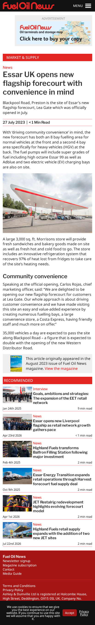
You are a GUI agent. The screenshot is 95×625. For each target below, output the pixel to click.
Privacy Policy (13, 590)
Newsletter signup (16, 561)
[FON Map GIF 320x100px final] (53, 32)
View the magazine (61, 368)
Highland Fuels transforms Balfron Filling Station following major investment (60, 452)
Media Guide (12, 573)
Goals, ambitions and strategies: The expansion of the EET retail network (61, 398)
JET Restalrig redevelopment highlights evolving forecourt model (58, 506)
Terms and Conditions (19, 585)
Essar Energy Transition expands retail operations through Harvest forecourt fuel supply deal (62, 479)
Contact (8, 569)
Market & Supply (22, 57)
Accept (69, 613)
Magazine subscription (19, 565)
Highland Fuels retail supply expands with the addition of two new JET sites (61, 533)
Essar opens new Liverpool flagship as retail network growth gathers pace (61, 425)
